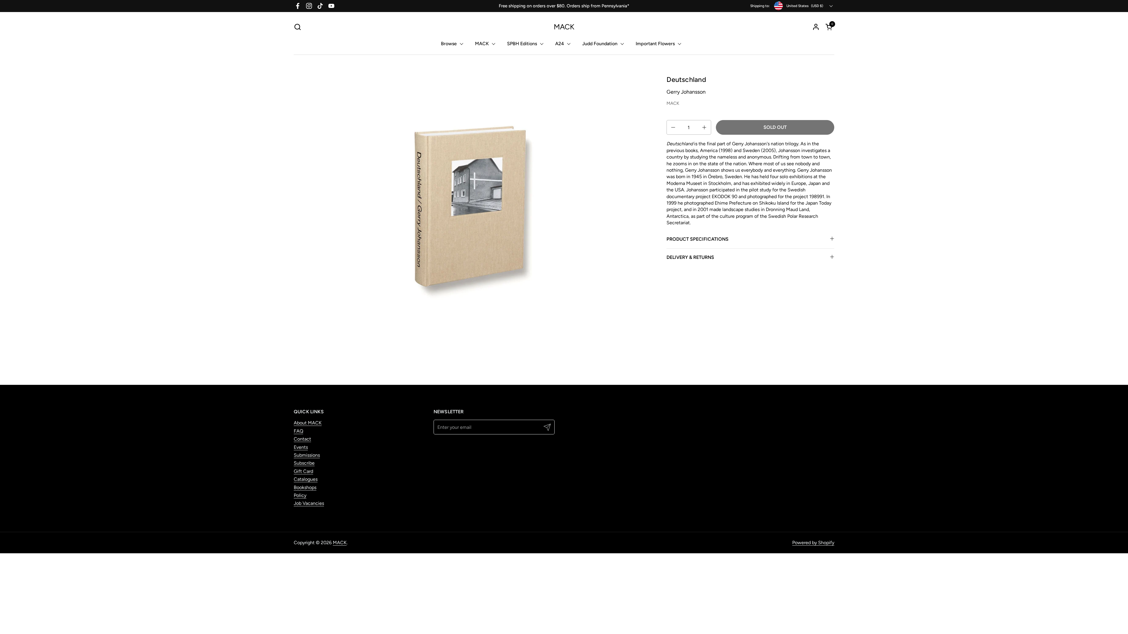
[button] (297, 27)
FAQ (298, 431)
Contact (302, 439)
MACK (564, 27)
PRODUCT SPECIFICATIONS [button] (697, 239)
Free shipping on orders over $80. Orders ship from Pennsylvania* (564, 6)
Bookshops (305, 487)
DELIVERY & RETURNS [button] (690, 257)
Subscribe (304, 463)
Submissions (307, 455)
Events (301, 447)
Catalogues (306, 479)
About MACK (308, 423)
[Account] (816, 27)
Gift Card (303, 471)
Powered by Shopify (813, 542)
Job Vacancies (309, 503)
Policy (300, 495)
